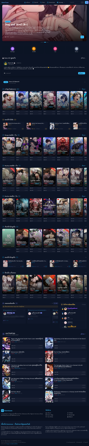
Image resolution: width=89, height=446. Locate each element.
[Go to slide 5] (45, 42)
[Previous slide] (4, 23)
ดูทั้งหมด (81, 73)
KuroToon (5, 2)
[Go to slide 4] (44, 42)
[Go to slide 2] (42, 42)
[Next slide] (85, 23)
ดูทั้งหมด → (83, 58)
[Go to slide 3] (43, 42)
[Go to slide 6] (47, 42)
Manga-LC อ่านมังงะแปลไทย (12, 443)
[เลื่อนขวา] (80, 89)
